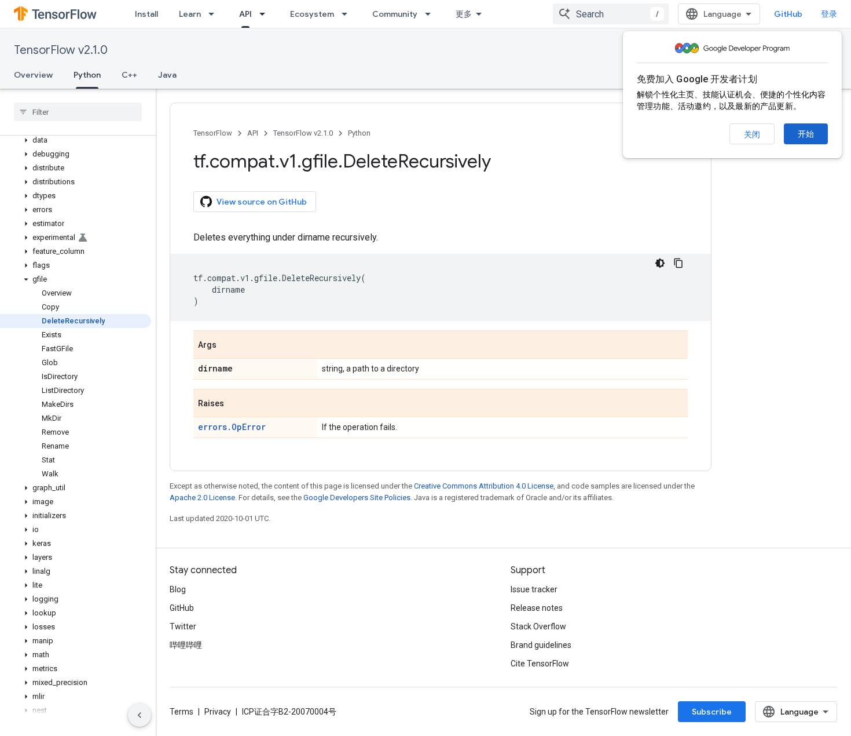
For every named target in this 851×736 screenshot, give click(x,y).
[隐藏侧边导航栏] (139, 715)
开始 (806, 134)
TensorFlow (212, 133)
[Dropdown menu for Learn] (215, 14)
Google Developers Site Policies (356, 497)
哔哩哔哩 (186, 645)
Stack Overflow (538, 626)
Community (394, 14)
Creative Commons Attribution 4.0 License (483, 486)
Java (167, 75)
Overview (33, 75)
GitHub (788, 14)
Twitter (183, 626)
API (245, 14)
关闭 (752, 134)
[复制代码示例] (678, 263)
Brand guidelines (541, 645)
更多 (464, 14)
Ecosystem (312, 14)
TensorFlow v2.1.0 (61, 50)
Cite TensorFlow (540, 663)
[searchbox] (78, 112)
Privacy (217, 711)
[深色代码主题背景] (660, 263)
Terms (181, 711)
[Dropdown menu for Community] (431, 14)
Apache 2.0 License (202, 497)
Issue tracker (534, 589)
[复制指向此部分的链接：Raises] (235, 404)
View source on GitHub (262, 201)
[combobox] (611, 13)
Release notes (537, 608)
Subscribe (712, 711)
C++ (129, 75)
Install (146, 14)
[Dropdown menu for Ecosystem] (348, 14)
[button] (75, 140)
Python (87, 75)
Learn (190, 14)
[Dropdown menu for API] (266, 14)
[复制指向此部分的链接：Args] (228, 345)
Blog (178, 589)
